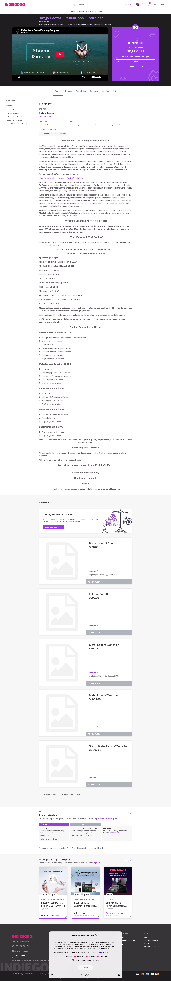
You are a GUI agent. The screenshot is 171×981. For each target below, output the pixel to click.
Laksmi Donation (13, 113)
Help (95, 819)
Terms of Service (31, 974)
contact (51, 116)
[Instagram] (24, 946)
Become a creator (151, 944)
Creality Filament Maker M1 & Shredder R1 (84, 906)
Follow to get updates (48, 839)
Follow (135, 62)
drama (82, 125)
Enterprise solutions (151, 946)
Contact (123, 937)
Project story (10, 101)
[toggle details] (67, 918)
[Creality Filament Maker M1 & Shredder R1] (85, 881)
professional (92, 125)
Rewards (8, 106)
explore (96, 863)
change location (96, 11)
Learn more (44, 835)
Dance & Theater (46, 125)
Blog (121, 944)
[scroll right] (130, 813)
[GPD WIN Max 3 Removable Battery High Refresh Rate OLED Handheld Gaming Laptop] (118, 881)
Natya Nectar (46, 21)
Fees (146, 937)
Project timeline (11, 131)
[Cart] (143, 4)
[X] (17, 946)
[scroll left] (126, 813)
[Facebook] (13, 946)
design (74, 125)
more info (42, 116)
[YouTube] (20, 946)
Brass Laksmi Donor (14, 110)
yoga (116, 125)
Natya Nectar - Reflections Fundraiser (71, 18)
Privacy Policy (17, 974)
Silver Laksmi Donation (15, 117)
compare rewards (53, 527)
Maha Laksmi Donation (15, 120)
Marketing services (151, 940)
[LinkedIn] (27, 946)
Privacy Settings (46, 974)
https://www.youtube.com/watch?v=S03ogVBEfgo (61, 178)
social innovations (105, 125)
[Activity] (148, 4)
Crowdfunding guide (109, 819)
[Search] (71, 4)
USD (127, 4)
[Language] (138, 4)
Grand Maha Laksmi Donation (18, 124)
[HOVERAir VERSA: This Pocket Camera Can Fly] (53, 881)
